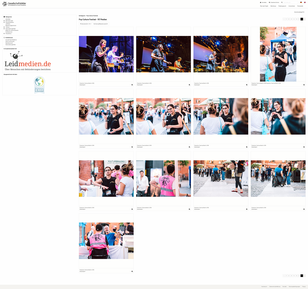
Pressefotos (8, 33)
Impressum (264, 286)
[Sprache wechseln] (301, 2)
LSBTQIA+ (8, 24)
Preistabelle (300, 6)
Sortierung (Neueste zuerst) (100, 23)
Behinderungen (9, 20)
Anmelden (264, 2)
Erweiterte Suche (275, 2)
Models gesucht (282, 6)
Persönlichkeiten (10, 22)
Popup (304, 286)
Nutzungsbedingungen (295, 286)
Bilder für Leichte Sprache (12, 30)
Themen (8, 27)
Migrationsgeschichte (11, 25)
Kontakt (285, 286)
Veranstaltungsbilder (11, 28)
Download (82, 84)
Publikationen (9, 32)
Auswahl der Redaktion (11, 39)
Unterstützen (292, 6)
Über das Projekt (264, 6)
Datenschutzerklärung (275, 286)
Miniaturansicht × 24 (85, 23)
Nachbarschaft (9, 43)
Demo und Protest (10, 41)
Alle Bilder (8, 19)
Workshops (274, 6)
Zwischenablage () (299, 12)
